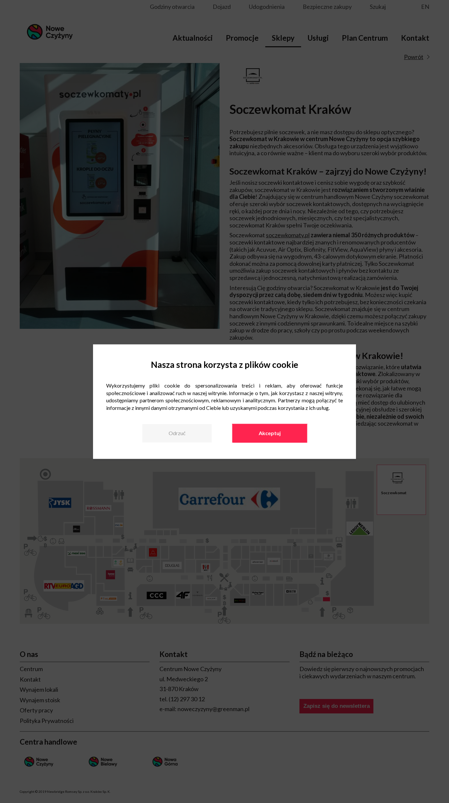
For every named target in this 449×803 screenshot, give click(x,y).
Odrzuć (177, 433)
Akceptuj (270, 433)
